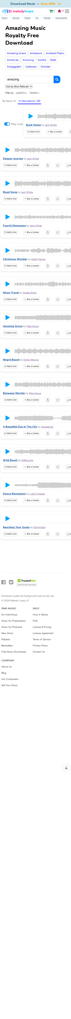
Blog (3, 673)
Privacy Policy (40, 645)
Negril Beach (11, 359)
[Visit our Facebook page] (3, 582)
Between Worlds (14, 393)
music (4, 18)
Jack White (51, 125)
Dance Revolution (14, 493)
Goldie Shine (29, 292)
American (13, 60)
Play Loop (17, 124)
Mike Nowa (33, 326)
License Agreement (43, 633)
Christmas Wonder (15, 259)
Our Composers (9, 679)
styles (27, 18)
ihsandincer (47, 426)
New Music (7, 633)
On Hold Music (9, 614)
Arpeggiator (14, 67)
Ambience (36, 53)
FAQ (35, 621)
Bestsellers (7, 645)
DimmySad (39, 527)
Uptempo (31, 67)
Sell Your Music (9, 685)
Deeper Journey (13, 158)
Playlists (5, 639)
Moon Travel (11, 292)
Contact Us (39, 651)
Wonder (45, 67)
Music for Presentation (13, 621)
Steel (53, 60)
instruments (61, 18)
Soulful (42, 60)
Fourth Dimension (14, 225)
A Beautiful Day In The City (20, 426)
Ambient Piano (55, 53)
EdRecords (27, 460)
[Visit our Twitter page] (11, 582)
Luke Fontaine (37, 493)
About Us (6, 666)
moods (47, 18)
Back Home (33, 125)
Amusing (28, 60)
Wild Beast (10, 460)
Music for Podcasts (11, 627)
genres (15, 18)
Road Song (10, 192)
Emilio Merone (31, 359)
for (37, 18)
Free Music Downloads (13, 651)
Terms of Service (42, 639)
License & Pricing (42, 627)
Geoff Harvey (38, 259)
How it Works (40, 614)
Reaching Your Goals (16, 527)
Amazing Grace (16, 53)
